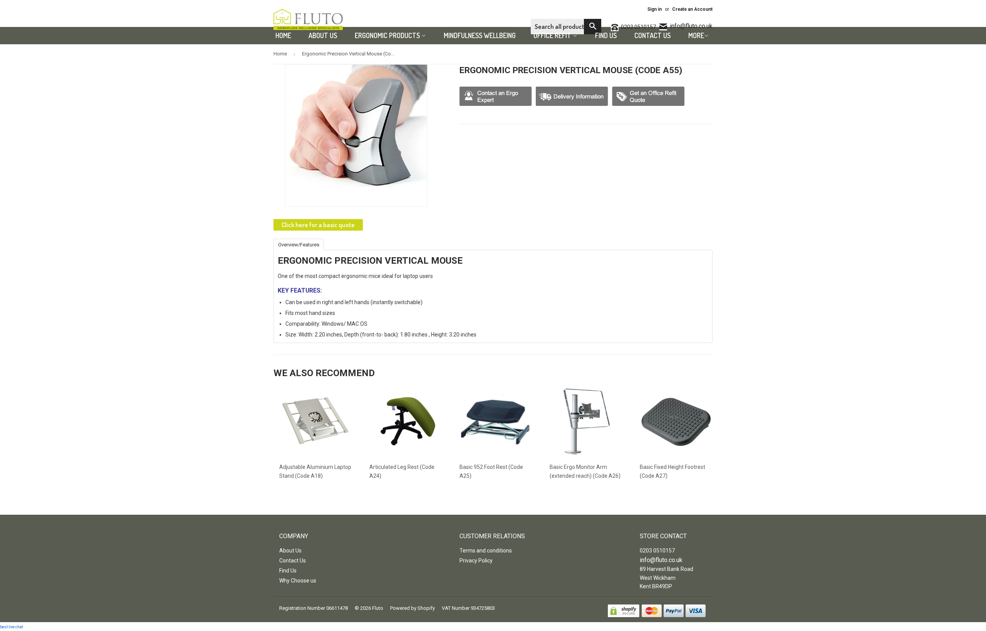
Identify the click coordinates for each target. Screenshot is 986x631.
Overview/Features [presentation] (298, 245)
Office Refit (553, 35)
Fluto (377, 608)
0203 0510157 (657, 550)
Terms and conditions (485, 550)
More (696, 35)
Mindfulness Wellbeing (480, 35)
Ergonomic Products (388, 35)
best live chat (11, 627)
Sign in (654, 9)
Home (283, 35)
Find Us (606, 35)
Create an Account (692, 9)
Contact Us (652, 35)
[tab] (298, 244)
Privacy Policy (476, 560)
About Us (323, 35)
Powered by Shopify (412, 608)
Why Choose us (297, 580)
